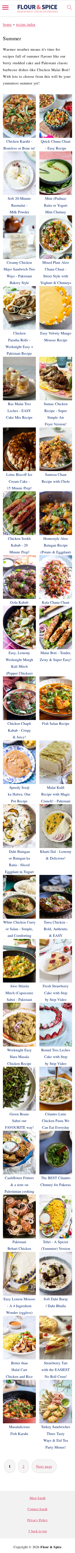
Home (7, 24)
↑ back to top (37, 1531)
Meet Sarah (38, 1498)
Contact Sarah (38, 1509)
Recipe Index (26, 24)
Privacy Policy (37, 1520)
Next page (44, 1466)
